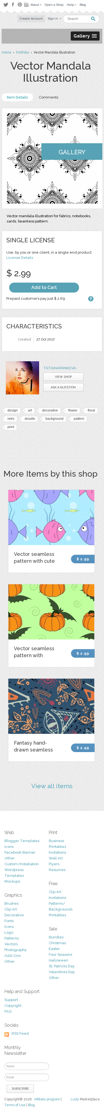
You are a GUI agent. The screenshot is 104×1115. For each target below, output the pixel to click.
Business (56, 841)
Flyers (54, 864)
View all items (52, 786)
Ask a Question (63, 387)
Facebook (13, 4)
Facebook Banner (19, 852)
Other (9, 858)
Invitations (57, 852)
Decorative (14, 915)
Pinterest (20, 4)
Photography (15, 950)
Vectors (11, 944)
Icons (9, 847)
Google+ (27, 4)
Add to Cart (44, 287)
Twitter (6, 4)
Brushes (11, 903)
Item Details (17, 97)
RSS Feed (20, 1033)
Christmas (57, 943)
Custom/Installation (21, 864)
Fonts (9, 921)
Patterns (11, 938)
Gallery (72, 152)
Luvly (75, 1099)
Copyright (12, 1006)
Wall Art (56, 858)
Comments (48, 97)
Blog (31, 1105)
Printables (57, 847)
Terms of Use (15, 1105)
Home (6, 52)
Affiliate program (47, 1099)
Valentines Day (62, 972)
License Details (19, 258)
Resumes (57, 870)
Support (11, 1000)
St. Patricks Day (62, 966)
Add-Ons (12, 956)
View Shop (63, 377)
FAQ (7, 1011)
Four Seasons (60, 954)
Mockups (12, 881)
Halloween (58, 960)
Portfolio (22, 52)
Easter (54, 949)
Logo (8, 932)
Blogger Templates (21, 841)
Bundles (56, 937)
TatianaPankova (59, 368)
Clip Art (10, 909)
